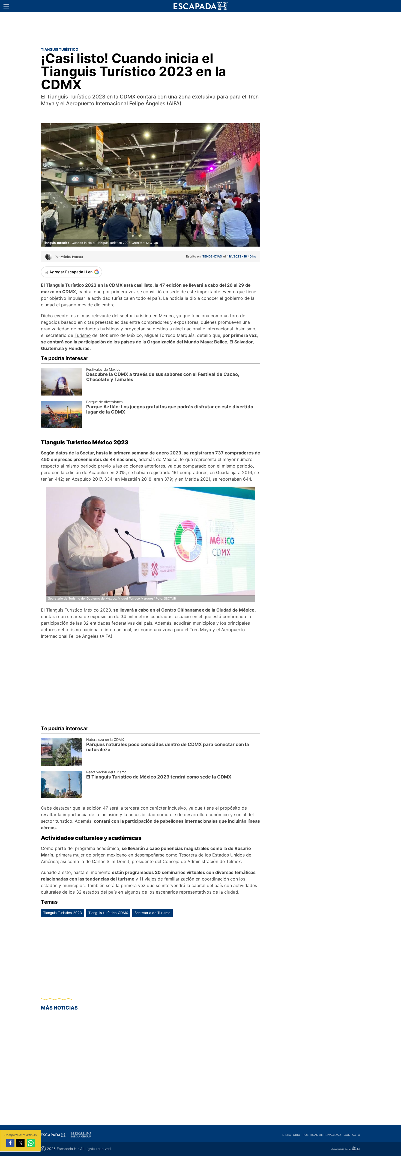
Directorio (291, 1135)
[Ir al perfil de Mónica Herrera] (48, 258)
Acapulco (82, 479)
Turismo (82, 335)
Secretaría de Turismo (152, 913)
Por (69, 257)
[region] (200, 28)
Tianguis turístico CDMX (108, 913)
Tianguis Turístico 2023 (62, 913)
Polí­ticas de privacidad (322, 1135)
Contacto (352, 1135)
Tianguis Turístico (65, 285)
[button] (6, 6)
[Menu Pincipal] (6, 6)
